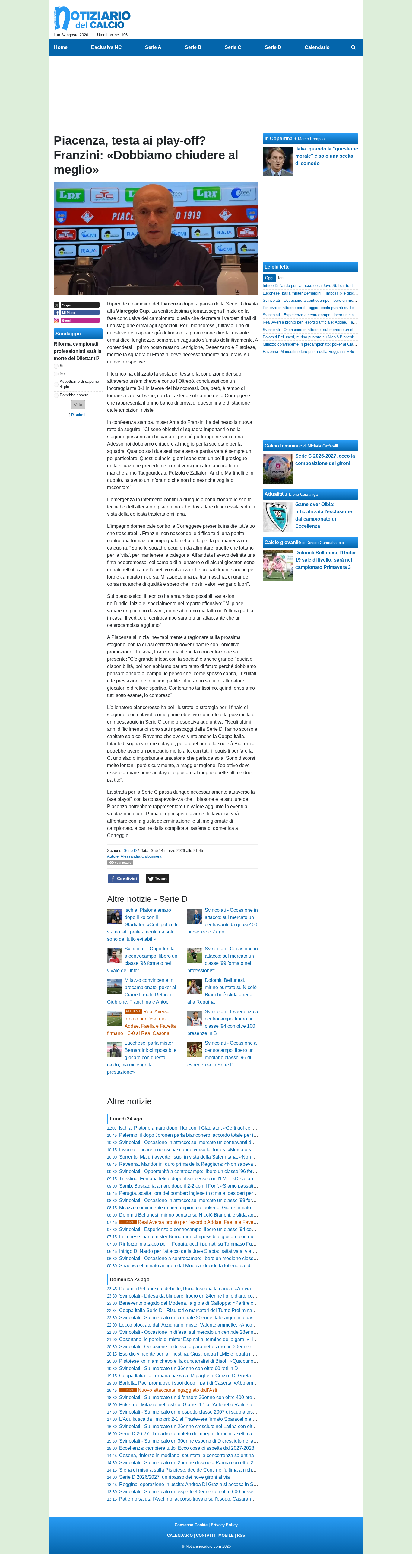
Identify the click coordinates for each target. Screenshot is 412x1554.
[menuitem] (353, 47)
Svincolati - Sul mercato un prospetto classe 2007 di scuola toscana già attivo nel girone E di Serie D (226, 1411)
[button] (78, 404)
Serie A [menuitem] (153, 47)
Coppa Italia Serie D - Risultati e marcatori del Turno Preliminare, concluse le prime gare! (214, 1310)
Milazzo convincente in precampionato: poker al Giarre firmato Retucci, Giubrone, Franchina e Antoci (226, 1207)
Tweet (160, 878)
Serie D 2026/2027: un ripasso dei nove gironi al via (174, 1477)
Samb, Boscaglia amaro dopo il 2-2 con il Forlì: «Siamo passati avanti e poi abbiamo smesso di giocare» (230, 1185)
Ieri (281, 278)
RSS (241, 1535)
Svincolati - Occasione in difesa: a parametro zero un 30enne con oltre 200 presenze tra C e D (219, 1346)
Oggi (269, 278)
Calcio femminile (283, 445)
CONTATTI (205, 1535)
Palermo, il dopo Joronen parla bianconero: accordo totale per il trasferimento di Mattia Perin (217, 1135)
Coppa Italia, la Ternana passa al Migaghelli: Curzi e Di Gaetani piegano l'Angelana (208, 1375)
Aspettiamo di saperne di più (79, 384)
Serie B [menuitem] (193, 47)
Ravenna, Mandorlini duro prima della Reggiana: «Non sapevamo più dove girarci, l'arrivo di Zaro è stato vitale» (238, 1164)
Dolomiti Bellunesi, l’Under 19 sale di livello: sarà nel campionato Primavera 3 (325, 560)
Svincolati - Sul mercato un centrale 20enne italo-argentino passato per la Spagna (206, 1317)
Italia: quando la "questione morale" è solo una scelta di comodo (326, 156)
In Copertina (279, 138)
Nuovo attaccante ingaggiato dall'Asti (169, 1390)
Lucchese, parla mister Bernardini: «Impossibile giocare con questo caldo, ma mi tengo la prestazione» (141, 1057)
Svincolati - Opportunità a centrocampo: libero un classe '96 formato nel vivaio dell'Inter (211, 1171)
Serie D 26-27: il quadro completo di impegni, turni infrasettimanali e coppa (198, 1433)
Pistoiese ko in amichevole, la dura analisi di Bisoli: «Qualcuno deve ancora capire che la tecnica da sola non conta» (243, 1361)
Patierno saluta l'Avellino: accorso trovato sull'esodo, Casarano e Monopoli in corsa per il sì (216, 1498)
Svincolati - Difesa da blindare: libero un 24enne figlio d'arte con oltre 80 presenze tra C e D (216, 1295)
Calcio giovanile (283, 542)
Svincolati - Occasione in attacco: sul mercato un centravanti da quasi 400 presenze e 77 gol (217, 1142)
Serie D (130, 850)
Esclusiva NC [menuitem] (106, 47)
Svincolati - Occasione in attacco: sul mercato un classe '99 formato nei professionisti (209, 1200)
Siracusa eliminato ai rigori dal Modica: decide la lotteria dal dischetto (193, 1265)
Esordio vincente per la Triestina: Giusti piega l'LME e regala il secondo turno (201, 1353)
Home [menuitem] (61, 47)
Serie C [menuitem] (233, 47)
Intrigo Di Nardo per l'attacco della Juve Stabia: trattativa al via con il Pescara (201, 1251)
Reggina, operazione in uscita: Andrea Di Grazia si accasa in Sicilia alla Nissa (202, 1484)
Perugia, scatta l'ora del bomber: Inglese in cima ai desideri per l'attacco (195, 1193)
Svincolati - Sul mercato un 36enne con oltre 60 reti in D (178, 1368)
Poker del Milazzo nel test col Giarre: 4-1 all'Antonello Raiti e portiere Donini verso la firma (215, 1404)
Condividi (126, 878)
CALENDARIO (180, 1535)
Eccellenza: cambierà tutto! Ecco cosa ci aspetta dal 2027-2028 (186, 1448)
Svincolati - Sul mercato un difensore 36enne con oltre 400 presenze (192, 1397)
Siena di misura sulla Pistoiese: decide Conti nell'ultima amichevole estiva (198, 1469)
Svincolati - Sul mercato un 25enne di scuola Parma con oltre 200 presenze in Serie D (211, 1462)
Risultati (78, 415)
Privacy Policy (224, 1525)
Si (61, 365)
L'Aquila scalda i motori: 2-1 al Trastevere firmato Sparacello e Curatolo (195, 1419)
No (62, 373)
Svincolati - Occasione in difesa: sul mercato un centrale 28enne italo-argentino (203, 1332)
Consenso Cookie (191, 1525)
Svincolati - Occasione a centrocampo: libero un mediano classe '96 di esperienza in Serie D (217, 1258)
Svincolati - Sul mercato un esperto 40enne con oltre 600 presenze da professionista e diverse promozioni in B (236, 1491)
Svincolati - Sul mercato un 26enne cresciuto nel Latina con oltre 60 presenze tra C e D (211, 1426)
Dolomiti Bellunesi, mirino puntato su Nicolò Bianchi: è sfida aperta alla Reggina (204, 1214)
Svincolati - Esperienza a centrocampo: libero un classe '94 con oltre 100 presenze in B (212, 1229)
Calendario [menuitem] (317, 47)
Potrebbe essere (74, 395)
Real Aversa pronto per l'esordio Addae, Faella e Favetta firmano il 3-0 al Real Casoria (221, 1222)
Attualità (274, 494)
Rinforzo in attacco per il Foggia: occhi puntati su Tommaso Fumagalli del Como (204, 1243)
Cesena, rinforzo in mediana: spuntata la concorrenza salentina (186, 1455)
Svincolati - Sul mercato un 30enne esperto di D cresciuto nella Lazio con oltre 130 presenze (217, 1440)
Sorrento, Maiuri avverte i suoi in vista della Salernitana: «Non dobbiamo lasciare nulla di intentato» (225, 1156)
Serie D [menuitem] (273, 47)
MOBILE (226, 1535)
